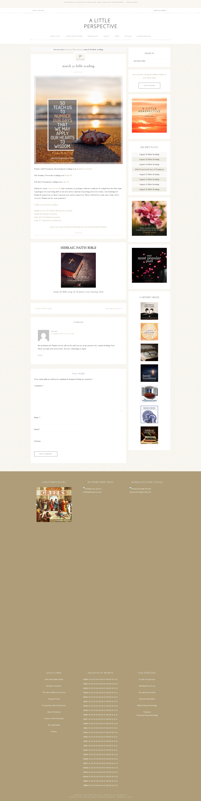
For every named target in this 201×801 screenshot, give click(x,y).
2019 (85, 710)
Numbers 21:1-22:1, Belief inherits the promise (53, 211)
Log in (129, 797)
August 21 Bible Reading (149, 184)
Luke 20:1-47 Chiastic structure (47, 217)
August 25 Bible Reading (149, 159)
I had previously (54, 188)
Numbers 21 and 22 (84, 169)
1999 (85, 781)
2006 (85, 768)
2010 (85, 750)
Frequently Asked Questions (54, 705)
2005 (85, 772)
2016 (85, 724)
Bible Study (78, 72)
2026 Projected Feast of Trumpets (149, 169)
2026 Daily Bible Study (54, 679)
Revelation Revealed (147, 692)
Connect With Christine (54, 718)
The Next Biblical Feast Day (53, 692)
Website (37, 441)
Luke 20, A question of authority (47, 220)
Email (37, 429)
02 (92, 679)
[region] (54, 504)
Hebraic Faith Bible (147, 699)
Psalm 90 (68, 175)
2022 (85, 697)
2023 (85, 693)
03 (94, 679)
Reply (40, 355)
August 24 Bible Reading (149, 164)
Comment (39, 386)
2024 (85, 688)
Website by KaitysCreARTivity (115, 795)
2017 (85, 719)
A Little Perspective (100, 23)
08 (107, 679)
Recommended (54, 725)
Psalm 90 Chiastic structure (45, 214)
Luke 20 (65, 182)
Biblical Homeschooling (147, 705)
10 (112, 684)
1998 (85, 785)
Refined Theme (90, 797)
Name (37, 417)
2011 (85, 746)
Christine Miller (95, 795)
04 (97, 679)
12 (117, 684)
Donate (54, 731)
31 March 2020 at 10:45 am (62, 333)
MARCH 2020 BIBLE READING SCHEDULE (64, 227)
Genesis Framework (107, 797)
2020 (85, 706)
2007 (85, 763)
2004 (85, 777)
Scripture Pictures (54, 686)
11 (115, 684)
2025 (85, 684)
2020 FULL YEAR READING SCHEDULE (93, 227)
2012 (85, 741)
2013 (85, 737)
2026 (85, 679)
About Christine (54, 712)
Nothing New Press (147, 686)
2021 (85, 701)
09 (110, 684)
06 (102, 679)
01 (89, 679)
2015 (85, 728)
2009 (85, 754)
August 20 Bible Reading (149, 189)
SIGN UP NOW (149, 85)
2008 (85, 759)
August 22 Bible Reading (149, 179)
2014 (85, 732)
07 (105, 679)
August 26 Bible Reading (149, 154)
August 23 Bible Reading (149, 174)
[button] (54, 504)
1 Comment (78, 233)
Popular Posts (54, 699)
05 (100, 679)
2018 (85, 715)
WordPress (121, 797)
